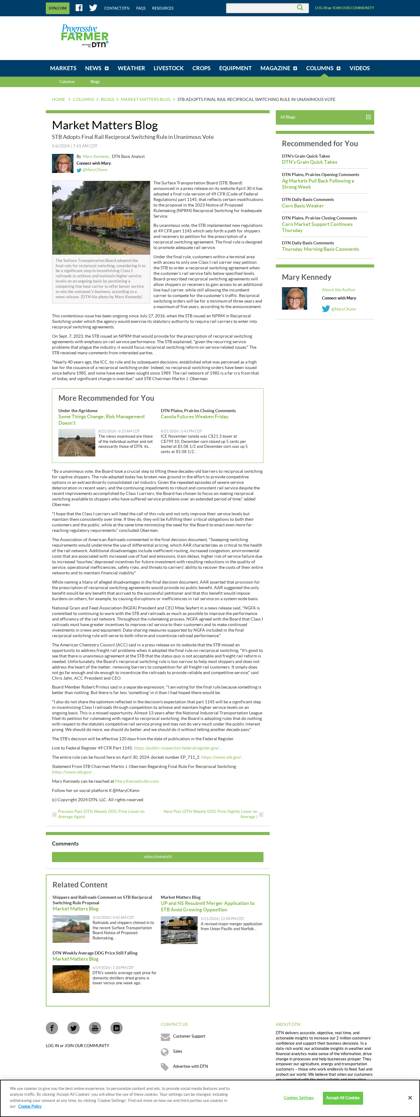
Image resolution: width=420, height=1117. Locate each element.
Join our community (353, 8)
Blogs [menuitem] (95, 82)
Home (58, 100)
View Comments (158, 857)
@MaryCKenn (94, 170)
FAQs (140, 8)
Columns (67, 82)
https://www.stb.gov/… (222, 757)
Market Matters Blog (146, 100)
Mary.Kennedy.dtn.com (137, 781)
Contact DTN (116, 8)
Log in (321, 8)
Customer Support (189, 1036)
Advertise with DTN (190, 1066)
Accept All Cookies (343, 1098)
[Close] (410, 1098)
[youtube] (95, 1028)
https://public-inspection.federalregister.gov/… (178, 748)
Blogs (107, 100)
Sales (177, 1051)
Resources (162, 8)
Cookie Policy (30, 1106)
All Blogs (287, 117)
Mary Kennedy (96, 157)
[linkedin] (116, 1028)
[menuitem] (63, 68)
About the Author (339, 290)
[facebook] (52, 1028)
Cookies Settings (299, 1098)
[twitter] (73, 1028)
